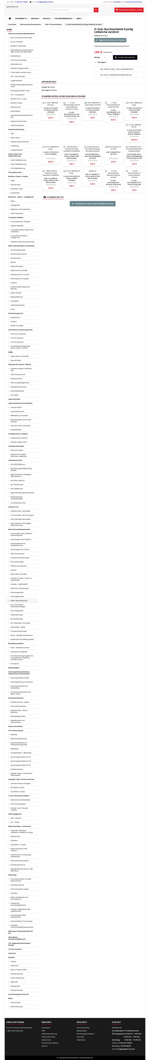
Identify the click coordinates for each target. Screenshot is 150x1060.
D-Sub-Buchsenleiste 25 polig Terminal (113, 112)
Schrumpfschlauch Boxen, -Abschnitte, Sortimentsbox (19, 673)
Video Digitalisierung (18, 164)
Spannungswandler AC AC (21, 757)
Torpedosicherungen (19, 631)
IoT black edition (15, 949)
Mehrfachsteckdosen (19, 739)
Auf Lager (45, 90)
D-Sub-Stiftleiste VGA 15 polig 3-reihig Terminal (134, 132)
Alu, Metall (14, 395)
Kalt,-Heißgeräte (17, 611)
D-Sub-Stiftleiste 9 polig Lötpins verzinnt (134, 110)
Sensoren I (15, 965)
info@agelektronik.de (45, 2)
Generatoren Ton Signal (20, 279)
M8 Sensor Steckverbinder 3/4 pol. (20, 932)
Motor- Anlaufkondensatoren (22, 635)
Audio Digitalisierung (18, 160)
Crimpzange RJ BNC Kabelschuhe (18, 916)
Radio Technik (16, 293)
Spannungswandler (18, 250)
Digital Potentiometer (19, 121)
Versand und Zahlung (50, 1043)
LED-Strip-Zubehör (18, 480)
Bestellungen (82, 1031)
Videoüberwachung (18, 706)
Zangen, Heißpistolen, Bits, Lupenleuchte (21, 910)
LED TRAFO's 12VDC (17, 787)
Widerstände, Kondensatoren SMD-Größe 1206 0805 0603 (22, 51)
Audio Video (15, 138)
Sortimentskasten (17, 391)
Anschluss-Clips (17, 189)
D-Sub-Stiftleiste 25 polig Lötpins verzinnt (51, 110)
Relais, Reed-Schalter (19, 574)
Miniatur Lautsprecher (19, 442)
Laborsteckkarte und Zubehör (20, 403)
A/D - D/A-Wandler (18, 76)
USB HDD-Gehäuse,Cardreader (23, 242)
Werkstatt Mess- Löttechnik (19, 826)
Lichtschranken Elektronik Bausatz (20, 288)
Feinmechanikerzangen (20, 889)
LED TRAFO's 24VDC (18, 792)
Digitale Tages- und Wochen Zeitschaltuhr (21, 774)
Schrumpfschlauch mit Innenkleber (19, 687)
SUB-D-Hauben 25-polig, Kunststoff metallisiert (71, 156)
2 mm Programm (17, 338)
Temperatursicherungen (20, 558)
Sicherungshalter (17, 592)
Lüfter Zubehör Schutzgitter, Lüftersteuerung (21, 524)
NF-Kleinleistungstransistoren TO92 (22, 86)
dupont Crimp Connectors (21, 426)
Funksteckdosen (17, 769)
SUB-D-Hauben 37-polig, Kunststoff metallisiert (92, 176)
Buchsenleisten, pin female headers (21, 421)
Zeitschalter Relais (18, 305)
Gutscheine (81, 1040)
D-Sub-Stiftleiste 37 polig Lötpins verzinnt (92, 110)
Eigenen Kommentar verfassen (112, 40)
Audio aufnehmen (17, 978)
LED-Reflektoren (17, 489)
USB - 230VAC (16, 818)
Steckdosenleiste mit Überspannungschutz (19, 744)
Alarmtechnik (16, 258)
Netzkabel (14, 749)
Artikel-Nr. (98, 36)
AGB (43, 1031)
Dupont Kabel (16, 360)
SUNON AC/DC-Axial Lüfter (20, 511)
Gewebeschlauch (17, 885)
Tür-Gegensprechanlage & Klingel (19, 944)
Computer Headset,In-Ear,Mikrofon (19, 237)
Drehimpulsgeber (17, 125)
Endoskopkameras (18, 865)
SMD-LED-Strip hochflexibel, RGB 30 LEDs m (21, 475)
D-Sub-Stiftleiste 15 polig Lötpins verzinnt (72, 178)
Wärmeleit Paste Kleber (20, 861)
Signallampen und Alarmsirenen (18, 721)
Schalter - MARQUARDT (19, 584)
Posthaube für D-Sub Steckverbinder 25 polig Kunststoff (92, 157)
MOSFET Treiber (16, 103)
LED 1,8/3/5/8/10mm (18, 464)
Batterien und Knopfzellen (20, 209)
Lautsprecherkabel (16, 446)
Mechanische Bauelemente (19, 529)
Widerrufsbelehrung (49, 1034)
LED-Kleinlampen (17, 484)
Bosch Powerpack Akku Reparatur (19, 1028)
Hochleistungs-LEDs (18, 503)
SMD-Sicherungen (17, 554)
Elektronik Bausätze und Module (21, 246)
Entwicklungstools (15, 313)
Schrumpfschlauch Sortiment (22, 682)
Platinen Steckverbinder (20, 142)
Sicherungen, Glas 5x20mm (21, 539)
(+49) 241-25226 (21, 2)
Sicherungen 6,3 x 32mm (20, 549)
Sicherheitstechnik (16, 698)
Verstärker (15, 301)
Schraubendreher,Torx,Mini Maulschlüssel (21, 880)
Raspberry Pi (20, 18)
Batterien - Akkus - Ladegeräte (21, 197)
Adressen (80, 1037)
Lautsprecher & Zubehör (18, 434)
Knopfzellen (15, 193)
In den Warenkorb (125, 57)
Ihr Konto (82, 1022)
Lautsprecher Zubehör (19, 438)
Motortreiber (15, 111)
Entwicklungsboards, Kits (18, 994)
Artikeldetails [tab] (49, 81)
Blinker (13, 262)
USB (12, 133)
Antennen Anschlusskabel (20, 800)
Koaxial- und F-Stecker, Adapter (19, 809)
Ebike (79, 18)
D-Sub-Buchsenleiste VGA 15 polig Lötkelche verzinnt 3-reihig (71, 115)
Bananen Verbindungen (20, 588)
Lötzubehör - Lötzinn (18, 845)
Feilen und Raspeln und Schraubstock (19, 898)
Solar (13, 309)
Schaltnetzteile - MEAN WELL (21, 753)
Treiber (13, 961)
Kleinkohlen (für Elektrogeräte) (22, 639)
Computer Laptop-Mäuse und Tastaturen (22, 231)
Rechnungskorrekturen (85, 1034)
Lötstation (14, 840)
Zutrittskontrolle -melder (20, 702)
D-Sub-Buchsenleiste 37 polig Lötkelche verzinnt (134, 184)
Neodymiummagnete (19, 652)
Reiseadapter (13, 668)
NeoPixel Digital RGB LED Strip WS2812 (21, 469)
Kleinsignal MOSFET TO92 (20, 91)
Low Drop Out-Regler (19, 60)
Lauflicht (14, 283)
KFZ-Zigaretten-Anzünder (20, 623)
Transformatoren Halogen (21, 783)
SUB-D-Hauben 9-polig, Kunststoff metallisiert (50, 180)
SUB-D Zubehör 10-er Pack (113, 153)
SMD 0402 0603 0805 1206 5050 (22, 493)
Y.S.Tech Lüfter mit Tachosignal (22, 515)
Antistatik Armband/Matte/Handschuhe (22, 926)
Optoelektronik (16, 64)
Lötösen (14, 570)
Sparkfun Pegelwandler (20, 68)
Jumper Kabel (16, 407)
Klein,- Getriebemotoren (20, 648)
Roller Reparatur (17, 1006)
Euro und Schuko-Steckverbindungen (18, 606)
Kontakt (116, 1022)
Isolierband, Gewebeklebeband (18, 904)
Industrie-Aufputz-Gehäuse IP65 (21, 369)
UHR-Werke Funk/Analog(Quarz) (16, 938)
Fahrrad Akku (16, 1002)
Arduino (35, 18)
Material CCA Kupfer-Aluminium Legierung (19, 455)
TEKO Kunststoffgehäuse (20, 383)
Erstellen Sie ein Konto (133, 2)
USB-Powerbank (17, 213)
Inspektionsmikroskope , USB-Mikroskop (22, 870)
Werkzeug (12, 875)
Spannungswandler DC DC (21, 765)
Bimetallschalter (17, 619)
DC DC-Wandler (17, 42)
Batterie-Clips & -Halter (18, 176)
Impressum (46, 1028)
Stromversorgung (15, 730)
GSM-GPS (14, 982)
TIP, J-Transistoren (18, 95)
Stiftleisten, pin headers (19, 415)
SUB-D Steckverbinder (19, 601)
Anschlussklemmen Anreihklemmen (18, 544)
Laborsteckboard (17, 411)
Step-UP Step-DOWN (19, 970)
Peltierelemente (17, 615)
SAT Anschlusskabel (18, 804)
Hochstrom (15, 664)
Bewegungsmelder (18, 716)
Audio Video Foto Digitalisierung (15, 155)
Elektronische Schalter (19, 270)
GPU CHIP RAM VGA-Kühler (21, 519)
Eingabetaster (16, 430)
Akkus (13, 201)
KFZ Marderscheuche (19, 254)
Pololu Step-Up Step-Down (21, 72)
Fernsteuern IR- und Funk (20, 274)
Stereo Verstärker (15, 726)
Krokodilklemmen (17, 596)
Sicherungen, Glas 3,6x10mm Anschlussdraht (21, 534)
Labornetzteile (14, 399)
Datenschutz (46, 1040)
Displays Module (17, 974)
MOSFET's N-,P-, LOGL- (19, 99)
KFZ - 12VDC (15, 822)
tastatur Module (17, 990)
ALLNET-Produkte (17, 326)
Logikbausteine (16, 80)
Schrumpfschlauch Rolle (20, 678)
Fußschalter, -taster (18, 627)
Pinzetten (14, 893)
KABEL (10, 352)
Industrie (12, 953)
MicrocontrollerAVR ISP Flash (21, 38)
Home (9, 29)
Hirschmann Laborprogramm (20, 330)
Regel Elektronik (17, 297)
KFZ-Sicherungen (17, 562)
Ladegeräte (15, 205)
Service (44, 1046)
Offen (13, 180)
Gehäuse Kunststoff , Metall (19, 364)
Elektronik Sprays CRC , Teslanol (19, 850)
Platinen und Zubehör (19, 566)
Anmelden (117, 2)
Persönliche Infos (83, 1028)
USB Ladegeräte (14, 814)
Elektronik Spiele (17, 266)
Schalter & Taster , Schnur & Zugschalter (21, 579)
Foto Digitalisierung (18, 168)
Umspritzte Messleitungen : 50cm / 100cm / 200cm (21, 347)
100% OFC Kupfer (17, 450)
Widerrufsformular (49, 1037)
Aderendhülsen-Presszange (21, 921)
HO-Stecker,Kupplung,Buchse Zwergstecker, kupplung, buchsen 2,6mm (22, 658)
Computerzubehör (15, 217)
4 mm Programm (17, 342)
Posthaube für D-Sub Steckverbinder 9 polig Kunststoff (134, 156)
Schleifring (15, 146)
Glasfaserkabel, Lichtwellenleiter (17, 498)
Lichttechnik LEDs (15, 460)
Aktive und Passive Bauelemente (21, 33)
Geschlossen (16, 185)
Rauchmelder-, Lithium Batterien (19, 711)
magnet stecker (17, 150)
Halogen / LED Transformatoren (21, 779)
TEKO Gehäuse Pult (18, 374)
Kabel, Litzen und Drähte (20, 356)
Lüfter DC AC (13, 507)
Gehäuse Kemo (17, 379)
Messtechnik (15, 836)
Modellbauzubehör (16, 643)
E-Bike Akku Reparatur (14, 1031)
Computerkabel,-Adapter (20, 221)
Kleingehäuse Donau (19, 387)
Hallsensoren (16, 107)
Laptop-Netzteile (17, 226)
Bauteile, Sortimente (18, 46)
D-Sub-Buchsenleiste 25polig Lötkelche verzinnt (113, 184)
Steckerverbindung (63, 18)
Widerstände (16, 56)
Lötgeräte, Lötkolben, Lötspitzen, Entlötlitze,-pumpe (22, 831)
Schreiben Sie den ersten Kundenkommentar (94, 204)
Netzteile (14, 734)
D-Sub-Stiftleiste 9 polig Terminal (51, 153)
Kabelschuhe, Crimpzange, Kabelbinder (21, 856)
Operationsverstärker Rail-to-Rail (22, 116)
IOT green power (15, 172)
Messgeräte (15, 986)
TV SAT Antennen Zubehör (18, 796)
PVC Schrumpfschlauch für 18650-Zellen (21, 693)
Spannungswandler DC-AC (21, 761)
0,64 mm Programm (18, 334)
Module (46, 18)
